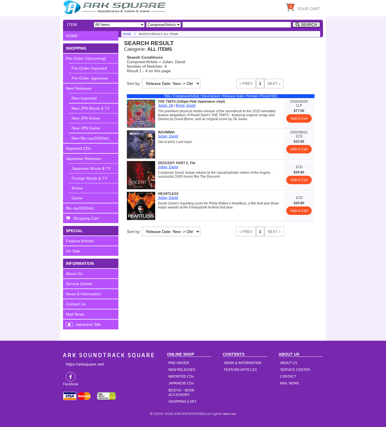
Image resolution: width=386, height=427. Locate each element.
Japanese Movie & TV (91, 168)
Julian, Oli (165, 105)
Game (77, 198)
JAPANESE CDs (181, 383)
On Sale (73, 251)
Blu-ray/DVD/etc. (81, 208)
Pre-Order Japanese (89, 78)
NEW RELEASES (181, 370)
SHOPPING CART (182, 402)
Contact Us (76, 304)
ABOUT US (288, 363)
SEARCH (309, 24)
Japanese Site (88, 324)
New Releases (79, 88)
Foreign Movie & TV (89, 178)
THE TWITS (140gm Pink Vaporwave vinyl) (191, 102)
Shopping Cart (86, 218)
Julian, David (168, 136)
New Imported (84, 98)
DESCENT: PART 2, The (177, 163)
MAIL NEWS (289, 383)
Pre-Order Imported (89, 68)
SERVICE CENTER (295, 370)
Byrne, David (186, 105)
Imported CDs (78, 148)
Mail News (75, 314)
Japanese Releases (83, 158)
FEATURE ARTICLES (240, 370)
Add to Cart (299, 118)
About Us (74, 273)
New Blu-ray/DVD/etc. (90, 138)
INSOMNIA (166, 132)
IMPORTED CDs (181, 376)
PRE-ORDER (178, 363)
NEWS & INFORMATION (242, 363)
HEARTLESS (168, 194)
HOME (115, 7)
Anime (77, 188)
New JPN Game (85, 128)
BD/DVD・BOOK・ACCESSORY (183, 392)
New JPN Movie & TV (90, 108)
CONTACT (288, 376)
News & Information (83, 294)
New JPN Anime (85, 118)
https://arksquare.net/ (85, 364)
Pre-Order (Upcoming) (86, 58)
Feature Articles (80, 241)
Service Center (79, 283)
